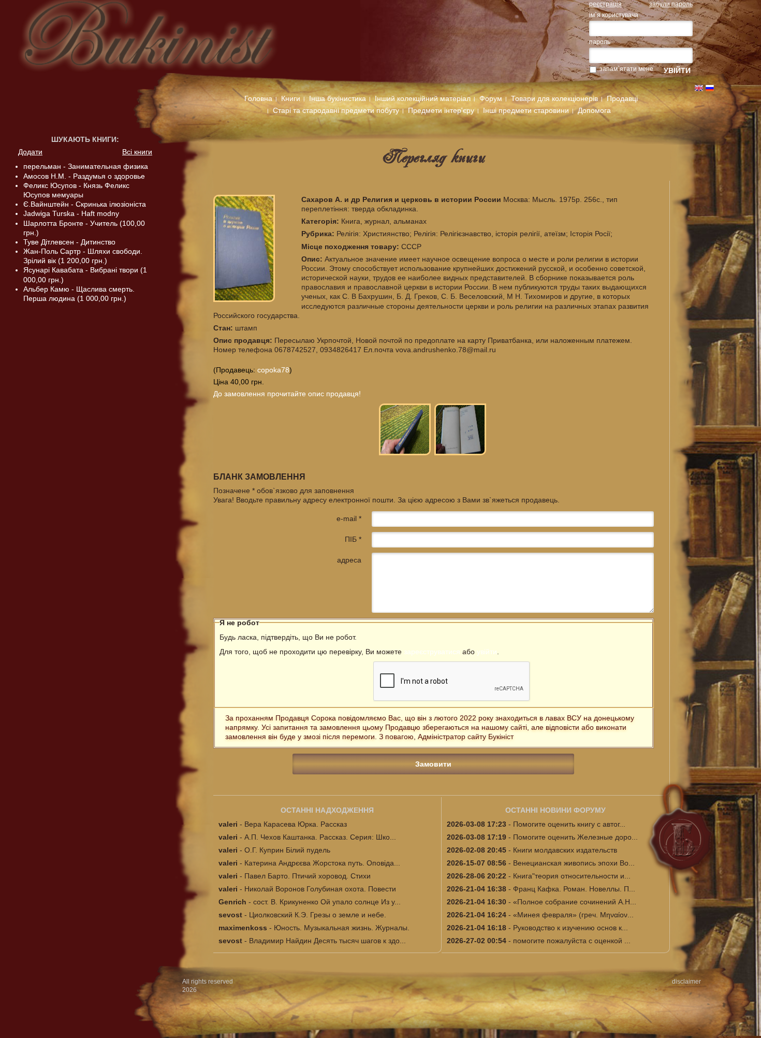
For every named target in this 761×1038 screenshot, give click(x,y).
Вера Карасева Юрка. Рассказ (295, 824)
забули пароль (671, 4)
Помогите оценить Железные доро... (575, 837)
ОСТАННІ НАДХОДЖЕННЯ (327, 810)
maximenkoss (242, 928)
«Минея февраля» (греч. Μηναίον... (573, 915)
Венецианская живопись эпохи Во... (574, 863)
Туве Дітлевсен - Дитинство (69, 242)
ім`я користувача (613, 15)
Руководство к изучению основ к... (570, 928)
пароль (599, 42)
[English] (699, 88)
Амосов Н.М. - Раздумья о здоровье (84, 176)
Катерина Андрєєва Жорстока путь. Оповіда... (322, 863)
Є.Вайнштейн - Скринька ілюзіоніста (84, 204)
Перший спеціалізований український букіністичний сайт (165, 42)
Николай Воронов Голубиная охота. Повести (320, 889)
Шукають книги (83, 139)
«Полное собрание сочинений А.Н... (574, 902)
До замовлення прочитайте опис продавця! (287, 394)
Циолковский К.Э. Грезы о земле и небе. (317, 915)
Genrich (232, 902)
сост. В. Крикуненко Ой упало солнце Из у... (327, 902)
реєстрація (605, 4)
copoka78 (273, 370)
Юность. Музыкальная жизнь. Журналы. (341, 928)
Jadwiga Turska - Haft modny (71, 213)
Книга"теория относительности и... (572, 876)
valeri (228, 824)
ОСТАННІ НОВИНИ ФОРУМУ (555, 810)
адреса (349, 560)
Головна (258, 98)
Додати (30, 152)
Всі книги (137, 152)
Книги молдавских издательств (565, 850)
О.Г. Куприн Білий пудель (287, 850)
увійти (487, 651)
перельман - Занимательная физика (85, 166)
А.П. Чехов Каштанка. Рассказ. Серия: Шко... (320, 837)
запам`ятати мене (626, 69)
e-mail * (348, 518)
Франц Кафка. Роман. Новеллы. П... (574, 889)
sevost (230, 915)
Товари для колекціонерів (554, 98)
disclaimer (686, 981)
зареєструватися (432, 651)
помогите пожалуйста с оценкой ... (572, 940)
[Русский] (710, 88)
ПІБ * (353, 539)
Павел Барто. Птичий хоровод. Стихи (307, 876)
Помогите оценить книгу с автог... (569, 824)
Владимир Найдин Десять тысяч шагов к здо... (327, 940)
